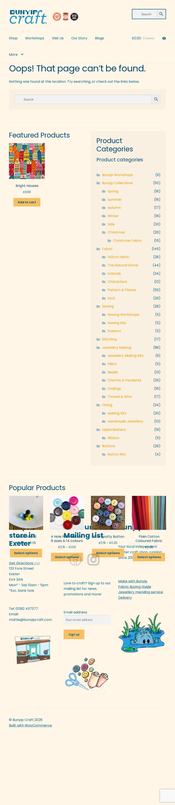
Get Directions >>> (24, 563)
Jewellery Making (116, 347)
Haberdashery (114, 429)
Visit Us (58, 38)
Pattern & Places (122, 289)
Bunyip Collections (117, 183)
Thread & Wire (120, 396)
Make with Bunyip (132, 581)
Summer (115, 199)
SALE (111, 298)
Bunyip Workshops (117, 174)
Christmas (116, 232)
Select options (26, 553)
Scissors (114, 331)
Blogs (99, 38)
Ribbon (113, 437)
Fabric (107, 248)
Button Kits (117, 454)
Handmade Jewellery (125, 421)
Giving (107, 404)
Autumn (114, 207)
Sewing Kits (117, 322)
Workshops (34, 38)
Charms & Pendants (124, 380)
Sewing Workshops (123, 314)
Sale (111, 224)
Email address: (76, 612)
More (13, 54)
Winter (113, 215)
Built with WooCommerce (30, 725)
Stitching (109, 339)
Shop (13, 38)
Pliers (112, 363)
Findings (114, 388)
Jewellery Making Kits (125, 355)
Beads (113, 372)
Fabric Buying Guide (134, 586)
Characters (117, 281)
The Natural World (123, 265)
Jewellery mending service (140, 592)
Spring (113, 191)
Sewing (108, 306)
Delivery (125, 597)
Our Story (79, 38)
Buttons (108, 446)
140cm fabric (119, 257)
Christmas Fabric (127, 240)
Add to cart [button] (27, 202)
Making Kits (117, 413)
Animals (114, 273)
